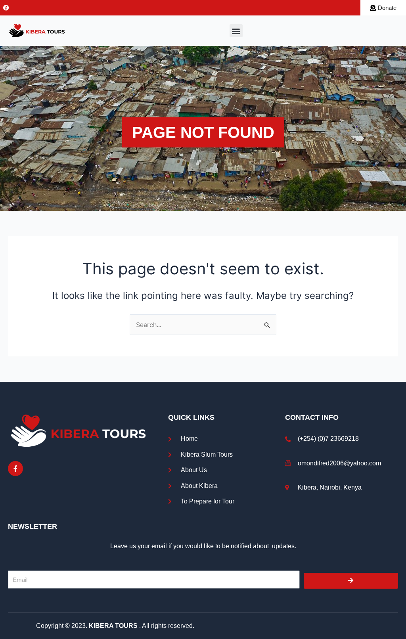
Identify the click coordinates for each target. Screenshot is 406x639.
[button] (236, 30)
